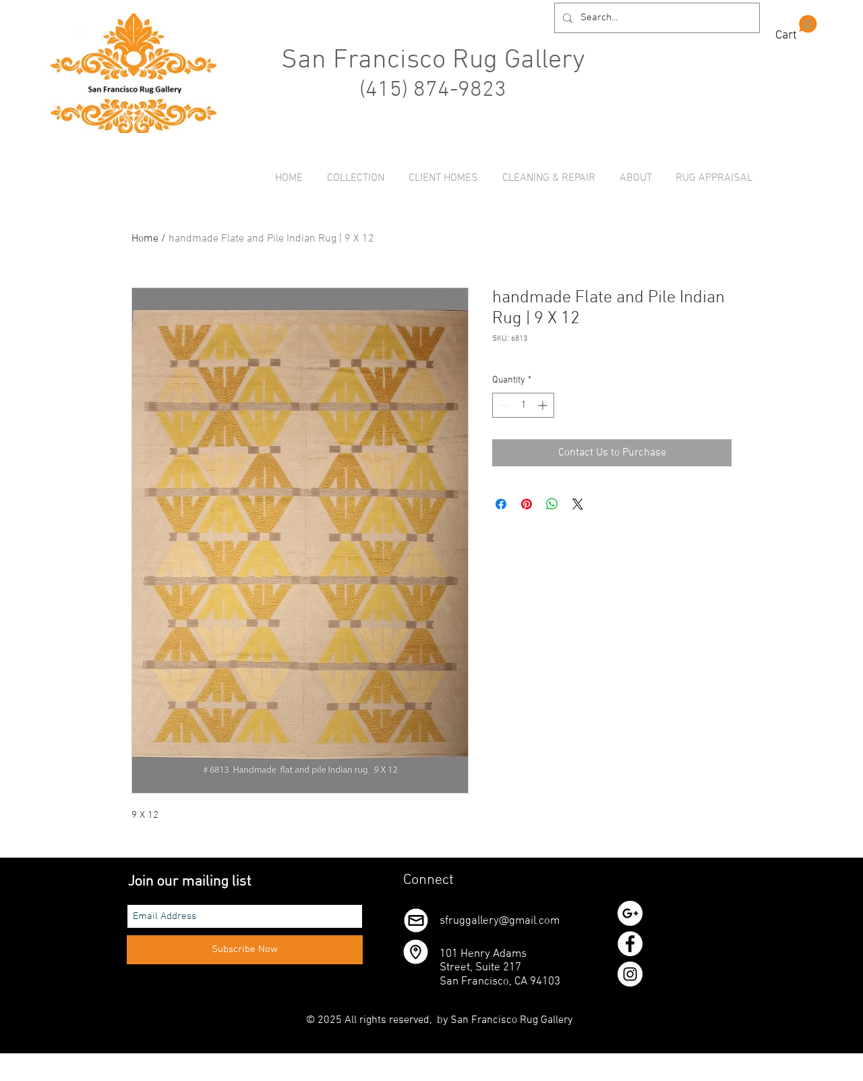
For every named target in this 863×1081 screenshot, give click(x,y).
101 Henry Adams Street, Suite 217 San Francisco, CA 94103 (500, 968)
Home (144, 239)
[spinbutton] (523, 405)
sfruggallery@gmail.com (500, 921)
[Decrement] (502, 405)
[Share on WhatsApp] (552, 504)
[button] (796, 28)
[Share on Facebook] (501, 504)
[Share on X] (578, 504)
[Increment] (543, 405)
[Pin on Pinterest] (526, 504)
